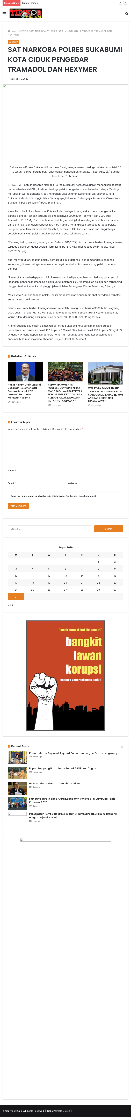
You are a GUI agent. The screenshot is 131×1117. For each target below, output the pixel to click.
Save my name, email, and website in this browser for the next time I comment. (54, 496)
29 (98, 589)
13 (65, 575)
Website (72, 483)
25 (32, 589)
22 (98, 582)
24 (16, 589)
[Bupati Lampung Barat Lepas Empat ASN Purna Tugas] (17, 773)
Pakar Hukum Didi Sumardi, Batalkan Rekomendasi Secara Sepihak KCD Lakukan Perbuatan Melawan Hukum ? (24, 391)
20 (65, 582)
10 (16, 575)
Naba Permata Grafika (58, 1110)
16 (115, 575)
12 (49, 575)
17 (16, 582)
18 (32, 582)
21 (82, 582)
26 (49, 589)
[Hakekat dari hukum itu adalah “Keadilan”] (17, 788)
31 (16, 596)
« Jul (10, 605)
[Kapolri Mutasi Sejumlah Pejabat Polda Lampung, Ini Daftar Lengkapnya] (17, 757)
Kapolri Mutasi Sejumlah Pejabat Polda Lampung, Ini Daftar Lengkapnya (74, 753)
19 (49, 582)
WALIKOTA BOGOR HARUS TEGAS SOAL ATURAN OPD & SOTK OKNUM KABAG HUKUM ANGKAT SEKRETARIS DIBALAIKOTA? (105, 395)
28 (82, 589)
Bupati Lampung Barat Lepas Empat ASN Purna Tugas (50, 3)
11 (33, 575)
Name (12, 470)
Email (12, 483)
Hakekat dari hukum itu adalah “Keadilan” (55, 783)
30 (115, 589)
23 (115, 582)
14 (82, 575)
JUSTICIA (23, 31)
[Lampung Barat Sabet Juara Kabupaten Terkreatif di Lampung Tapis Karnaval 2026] (17, 803)
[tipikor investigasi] (26, 13)
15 (98, 575)
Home (13, 31)
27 (65, 589)
